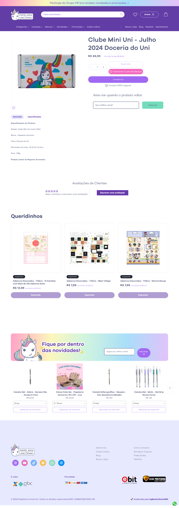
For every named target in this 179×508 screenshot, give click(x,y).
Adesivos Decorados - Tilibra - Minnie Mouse (143, 281)
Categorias (21, 27)
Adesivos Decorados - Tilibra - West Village (89, 281)
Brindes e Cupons (143, 452)
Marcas (48, 27)
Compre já (118, 79)
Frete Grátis (140, 455)
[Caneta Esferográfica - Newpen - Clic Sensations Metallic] (109, 376)
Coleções (36, 27)
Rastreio (149, 27)
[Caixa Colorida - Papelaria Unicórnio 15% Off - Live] (70, 376)
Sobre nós (101, 448)
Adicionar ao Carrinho (30, 410)
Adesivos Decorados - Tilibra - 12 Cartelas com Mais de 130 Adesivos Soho (34, 282)
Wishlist (138, 459)
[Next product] (170, 388)
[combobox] (82, 14)
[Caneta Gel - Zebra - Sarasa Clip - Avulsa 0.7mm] (30, 376)
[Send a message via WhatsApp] (175, 504)
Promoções (77, 27)
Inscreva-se (143, 352)
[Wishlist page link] (135, 14)
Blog (141, 27)
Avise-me (152, 105)
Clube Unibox (93, 27)
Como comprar (142, 448)
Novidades (62, 27)
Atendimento (162, 27)
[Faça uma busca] (121, 14)
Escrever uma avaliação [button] (112, 193)
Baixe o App (131, 27)
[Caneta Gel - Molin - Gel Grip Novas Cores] (149, 376)
